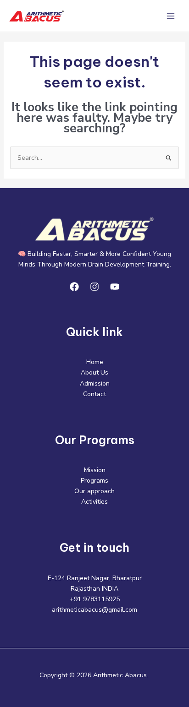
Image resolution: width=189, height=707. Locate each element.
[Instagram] (94, 286)
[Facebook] (74, 286)
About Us (94, 372)
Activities (94, 501)
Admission (95, 383)
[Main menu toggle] (170, 15)
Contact (94, 394)
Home (94, 362)
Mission (95, 470)
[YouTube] (114, 286)
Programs (94, 480)
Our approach (94, 491)
